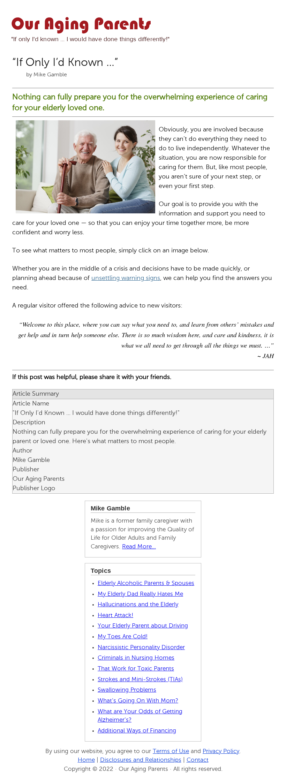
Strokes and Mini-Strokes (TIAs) (140, 680)
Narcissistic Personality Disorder (141, 648)
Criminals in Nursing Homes (136, 658)
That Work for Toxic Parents (136, 669)
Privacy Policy (221, 751)
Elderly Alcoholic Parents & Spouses (146, 583)
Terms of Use (171, 751)
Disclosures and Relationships (140, 760)
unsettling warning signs (125, 278)
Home (86, 760)
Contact (198, 760)
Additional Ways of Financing (137, 731)
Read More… (139, 547)
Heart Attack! (115, 615)
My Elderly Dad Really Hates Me (140, 594)
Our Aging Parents (81, 24)
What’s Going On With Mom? (138, 701)
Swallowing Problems (127, 690)
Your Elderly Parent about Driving (143, 626)
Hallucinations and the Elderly (138, 605)
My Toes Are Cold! (123, 637)
